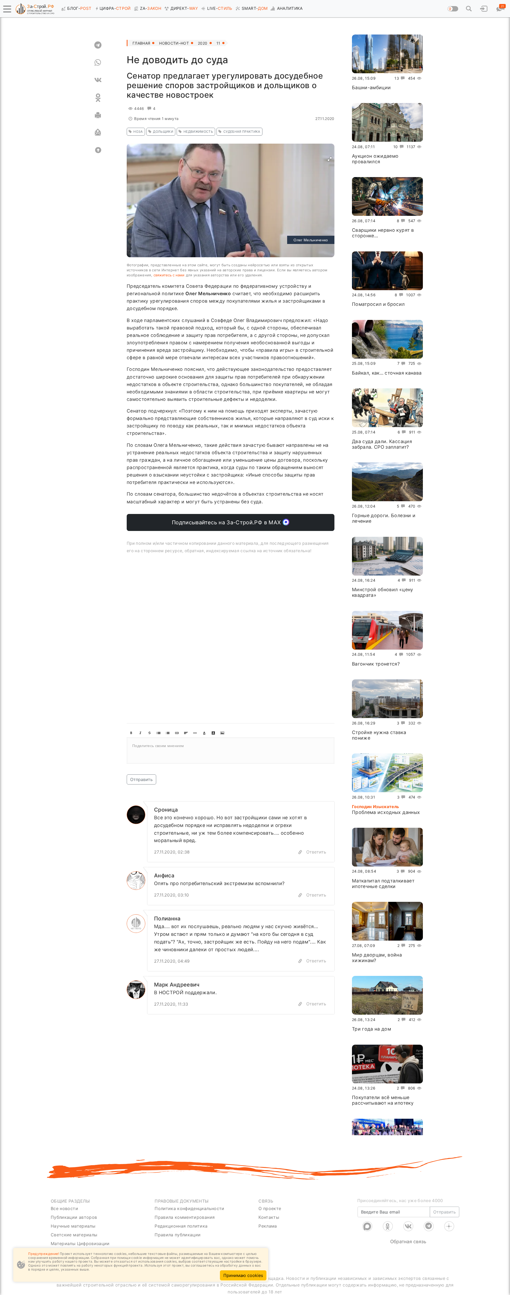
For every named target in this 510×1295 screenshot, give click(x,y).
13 (396, 78)
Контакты (268, 1217)
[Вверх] (98, 150)
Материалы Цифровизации (80, 1243)
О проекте (269, 1208)
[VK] (98, 80)
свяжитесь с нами (169, 275)
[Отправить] (98, 132)
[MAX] (367, 1226)
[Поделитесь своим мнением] (230, 750)
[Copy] (300, 852)
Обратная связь (408, 1241)
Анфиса (164, 875)
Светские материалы (74, 1234)
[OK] (98, 97)
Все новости (64, 1208)
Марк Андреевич (177, 984)
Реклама (267, 1226)
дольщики (163, 132)
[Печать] (98, 115)
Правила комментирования (185, 1217)
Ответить (316, 852)
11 (218, 43)
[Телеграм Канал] (429, 1226)
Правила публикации (178, 1234)
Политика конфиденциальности (189, 1208)
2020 (202, 43)
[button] (7, 9)
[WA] (98, 62)
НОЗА (138, 132)
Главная (141, 43)
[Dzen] (449, 1226)
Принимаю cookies (243, 1275)
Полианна (167, 918)
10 (395, 146)
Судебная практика (241, 132)
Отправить (141, 779)
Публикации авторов (74, 1217)
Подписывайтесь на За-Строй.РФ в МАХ (227, 522)
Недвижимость (198, 132)
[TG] (98, 45)
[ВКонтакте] (408, 1226)
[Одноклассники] (388, 1226)
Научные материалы (73, 1226)
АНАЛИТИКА (290, 8)
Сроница (166, 810)
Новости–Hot (174, 43)
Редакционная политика (181, 1226)
